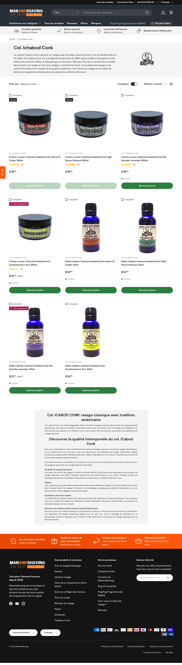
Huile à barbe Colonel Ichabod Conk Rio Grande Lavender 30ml (31, 367)
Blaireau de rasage (64, 603)
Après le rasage (63, 577)
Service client (105, 565)
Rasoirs (58, 571)
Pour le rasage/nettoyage (68, 565)
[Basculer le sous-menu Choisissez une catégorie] (40, 23)
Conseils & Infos (125, 2)
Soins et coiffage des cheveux (70, 591)
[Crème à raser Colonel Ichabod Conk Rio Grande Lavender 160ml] (147, 124)
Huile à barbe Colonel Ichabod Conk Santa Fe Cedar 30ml (90, 263)
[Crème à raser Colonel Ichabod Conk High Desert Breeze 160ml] (91, 124)
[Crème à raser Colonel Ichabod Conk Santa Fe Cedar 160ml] (35, 124)
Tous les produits (54, 23)
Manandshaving (22, 646)
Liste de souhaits (104, 2)
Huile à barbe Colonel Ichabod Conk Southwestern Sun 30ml (85, 367)
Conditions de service (152, 652)
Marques (96, 23)
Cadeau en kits (62, 620)
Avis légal (169, 652)
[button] (171, 12)
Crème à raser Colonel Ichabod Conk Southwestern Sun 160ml (29, 263)
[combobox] (101, 12)
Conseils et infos (106, 571)
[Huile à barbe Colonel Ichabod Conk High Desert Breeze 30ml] (147, 228)
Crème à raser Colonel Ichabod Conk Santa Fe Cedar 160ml (34, 158)
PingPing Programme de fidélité (127, 23)
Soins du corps (62, 597)
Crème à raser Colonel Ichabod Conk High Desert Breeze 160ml (88, 158)
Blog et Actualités (107, 586)
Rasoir (58, 608)
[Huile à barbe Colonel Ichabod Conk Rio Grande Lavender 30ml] (35, 332)
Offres (84, 23)
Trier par (14, 83)
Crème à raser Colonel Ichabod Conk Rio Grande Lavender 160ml (143, 158)
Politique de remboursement (161, 646)
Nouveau (72, 23)
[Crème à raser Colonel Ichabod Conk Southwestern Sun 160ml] (35, 228)
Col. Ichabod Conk (25, 39)
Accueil (12, 39)
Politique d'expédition (136, 646)
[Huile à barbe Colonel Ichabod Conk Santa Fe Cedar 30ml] (91, 228)
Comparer (123, 83)
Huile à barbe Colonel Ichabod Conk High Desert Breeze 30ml (143, 263)
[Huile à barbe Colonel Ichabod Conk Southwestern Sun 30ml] (91, 332)
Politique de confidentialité (112, 646)
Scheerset (60, 614)
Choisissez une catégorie (23, 23)
